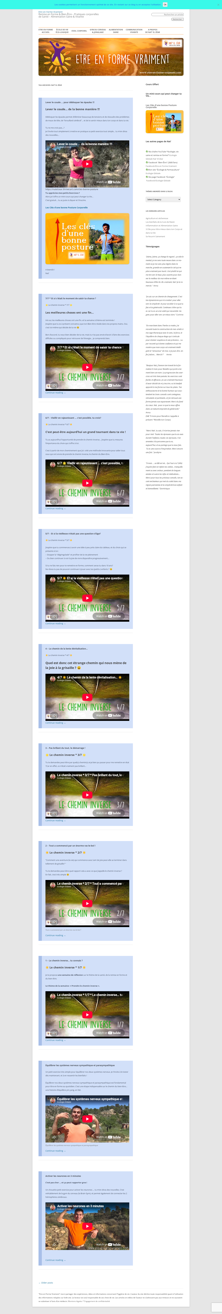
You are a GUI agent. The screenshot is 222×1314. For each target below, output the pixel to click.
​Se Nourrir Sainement (155, 236)
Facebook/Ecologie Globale (158, 180)
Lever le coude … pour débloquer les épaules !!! (69, 102)
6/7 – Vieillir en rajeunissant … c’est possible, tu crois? (73, 417)
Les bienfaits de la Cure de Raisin (160, 222)
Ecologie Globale (153, 173)
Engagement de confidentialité (97, 1301)
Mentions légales (75, 1301)
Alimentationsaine (116, 31)
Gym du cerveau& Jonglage (98, 31)
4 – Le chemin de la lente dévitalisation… (66, 648)
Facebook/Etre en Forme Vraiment (161, 166)
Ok (165, 4)
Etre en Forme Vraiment (51, 11)
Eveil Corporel (79, 31)
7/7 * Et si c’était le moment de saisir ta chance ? (70, 298)
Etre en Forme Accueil (46, 31)
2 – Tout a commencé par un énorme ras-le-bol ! (70, 845)
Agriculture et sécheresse (157, 218)
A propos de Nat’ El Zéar (152, 31)
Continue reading (55, 392)
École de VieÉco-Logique (62, 31)
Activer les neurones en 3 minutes (63, 1176)
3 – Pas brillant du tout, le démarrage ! (65, 748)
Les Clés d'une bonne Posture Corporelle (161, 106)
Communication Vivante (134, 31)
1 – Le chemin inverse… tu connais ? (64, 960)
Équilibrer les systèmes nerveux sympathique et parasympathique (80, 1065)
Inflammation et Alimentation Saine (162, 225)
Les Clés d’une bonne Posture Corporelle (66, 207)
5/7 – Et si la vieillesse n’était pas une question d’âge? (73, 533)
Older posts (46, 1282)
